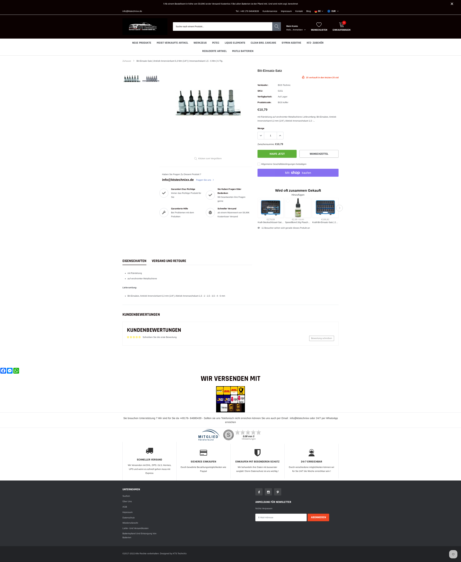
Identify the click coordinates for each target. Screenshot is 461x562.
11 (262, 228)
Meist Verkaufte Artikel (172, 43)
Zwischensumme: (266, 144)
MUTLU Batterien (242, 51)
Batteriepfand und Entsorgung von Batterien (139, 535)
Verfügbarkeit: (265, 96)
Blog (308, 11)
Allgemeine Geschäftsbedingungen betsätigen (283, 164)
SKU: (260, 91)
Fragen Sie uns (204, 180)
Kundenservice (270, 11)
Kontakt (299, 11)
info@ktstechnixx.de (132, 11)
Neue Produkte (141, 43)
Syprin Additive (291, 43)
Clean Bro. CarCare (263, 43)
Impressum (286, 11)
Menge (261, 128)
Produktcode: (264, 102)
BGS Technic (284, 85)
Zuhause (126, 61)
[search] (276, 26)
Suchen (126, 496)
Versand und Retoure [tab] (169, 261)
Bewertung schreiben (321, 338)
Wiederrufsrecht (130, 523)
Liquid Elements (235, 43)
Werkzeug (200, 43)
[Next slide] (339, 208)
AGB (124, 507)
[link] (131, 78)
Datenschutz (128, 517)
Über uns (127, 501)
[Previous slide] (256, 208)
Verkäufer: (263, 85)
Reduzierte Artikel (214, 51)
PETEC (215, 43)
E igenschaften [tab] (134, 261)
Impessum (127, 512)
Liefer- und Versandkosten (135, 528)
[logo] (144, 26)
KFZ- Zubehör (315, 43)
